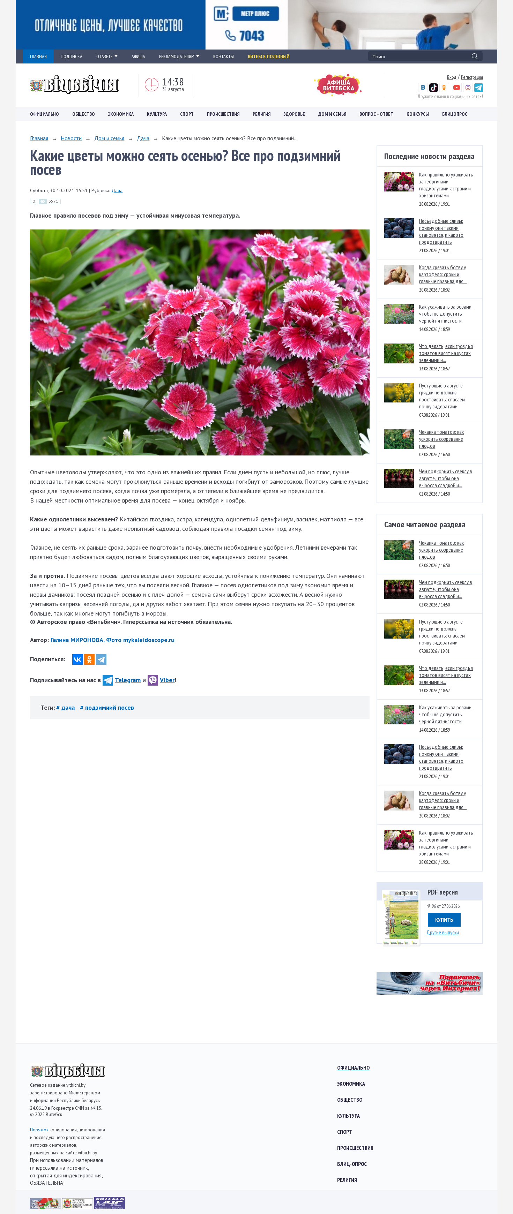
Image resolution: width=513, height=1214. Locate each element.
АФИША (138, 56)
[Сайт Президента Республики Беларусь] (46, 1207)
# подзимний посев (107, 707)
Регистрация (472, 77)
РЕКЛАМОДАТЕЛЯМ (176, 56)
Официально (44, 114)
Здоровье (294, 114)
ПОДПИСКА (71, 56)
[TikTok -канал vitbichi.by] (433, 90)
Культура (157, 114)
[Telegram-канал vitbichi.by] (478, 90)
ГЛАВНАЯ (38, 56)
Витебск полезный (268, 56)
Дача (143, 138)
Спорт (187, 114)
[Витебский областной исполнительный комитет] (78, 1207)
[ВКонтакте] (77, 659)
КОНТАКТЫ (223, 56)
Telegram (128, 680)
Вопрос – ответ (376, 114)
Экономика (121, 114)
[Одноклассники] (89, 659)
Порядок (39, 1130)
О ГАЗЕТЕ (104, 56)
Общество (83, 114)
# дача (66, 707)
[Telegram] (101, 659)
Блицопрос (454, 114)
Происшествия (223, 114)
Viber (167, 680)
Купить (444, 919)
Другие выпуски (442, 932)
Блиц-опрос (352, 1163)
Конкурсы (418, 114)
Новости (71, 138)
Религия (261, 114)
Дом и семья (332, 114)
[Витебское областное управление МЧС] (109, 1207)
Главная (39, 138)
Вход (451, 77)
